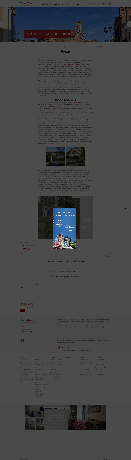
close (125, 208)
